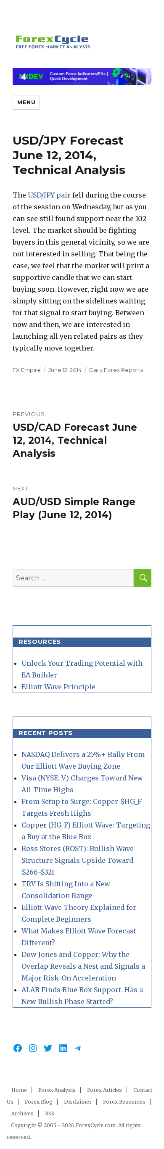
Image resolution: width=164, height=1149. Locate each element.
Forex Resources (124, 1102)
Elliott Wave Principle (58, 687)
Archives (22, 1113)
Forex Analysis (57, 1090)
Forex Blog (39, 1102)
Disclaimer (78, 1102)
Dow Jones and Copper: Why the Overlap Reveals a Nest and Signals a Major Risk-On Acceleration (83, 966)
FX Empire (27, 369)
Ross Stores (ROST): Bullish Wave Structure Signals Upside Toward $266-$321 (77, 860)
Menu (26, 102)
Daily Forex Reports (116, 369)
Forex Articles (104, 1090)
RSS (49, 1113)
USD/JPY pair (49, 195)
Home (19, 1090)
